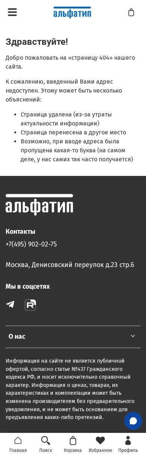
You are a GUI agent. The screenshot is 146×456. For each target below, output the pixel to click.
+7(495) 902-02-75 (31, 244)
